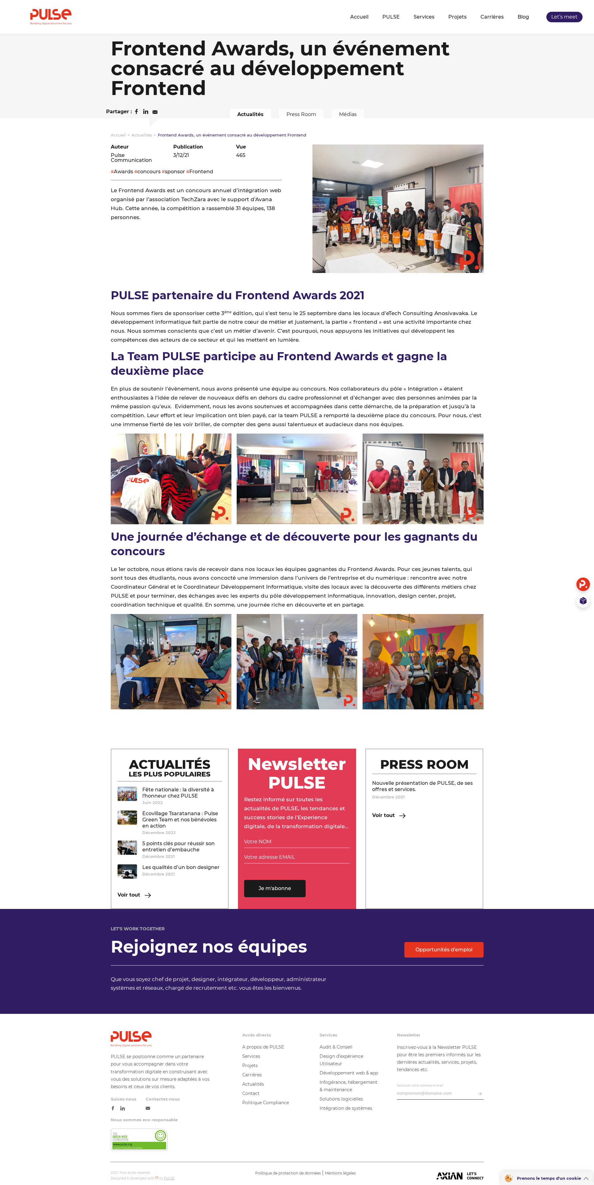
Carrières (492, 17)
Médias (348, 114)
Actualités (250, 114)
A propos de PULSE (263, 1047)
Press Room (301, 114)
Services (424, 17)
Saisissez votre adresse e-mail (420, 1085)
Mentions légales (340, 1173)
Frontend (201, 172)
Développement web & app (349, 1073)
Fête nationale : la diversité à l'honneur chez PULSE (178, 793)
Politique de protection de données (288, 1173)
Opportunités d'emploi (443, 950)
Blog (523, 17)
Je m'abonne (275, 888)
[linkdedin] (122, 1108)
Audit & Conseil (336, 1047)
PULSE (391, 17)
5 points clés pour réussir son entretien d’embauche (178, 847)
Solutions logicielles (341, 1099)
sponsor (175, 172)
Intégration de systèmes (346, 1108)
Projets (457, 17)
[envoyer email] (480, 1094)
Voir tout (130, 895)
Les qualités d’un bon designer (181, 867)
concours (149, 172)
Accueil (359, 17)
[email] (148, 1108)
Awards (123, 172)
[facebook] (113, 1108)
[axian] (460, 1176)
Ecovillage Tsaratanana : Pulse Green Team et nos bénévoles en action (180, 820)
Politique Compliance (265, 1102)
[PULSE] (50, 17)
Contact (251, 1093)
